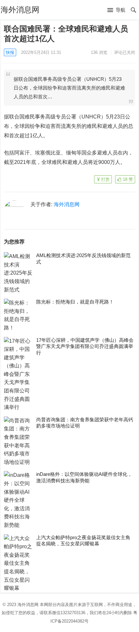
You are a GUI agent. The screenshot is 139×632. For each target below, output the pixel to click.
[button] (116, 10)
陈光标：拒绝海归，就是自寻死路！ (75, 301)
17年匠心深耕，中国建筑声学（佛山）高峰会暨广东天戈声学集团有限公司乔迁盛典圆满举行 (85, 346)
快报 (10, 52)
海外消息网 (20, 9)
